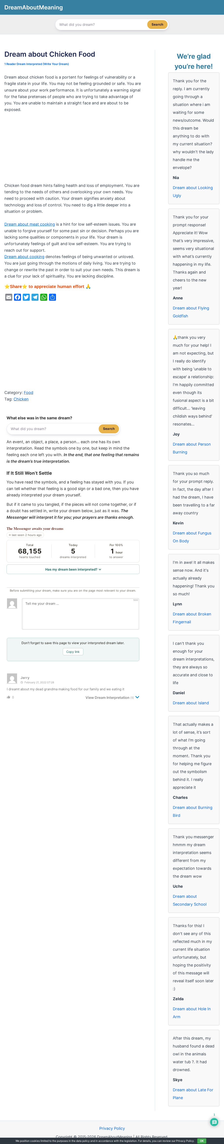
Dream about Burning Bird (192, 811)
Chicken (21, 399)
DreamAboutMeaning (33, 7)
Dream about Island (191, 703)
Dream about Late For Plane (193, 1094)
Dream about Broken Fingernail (192, 618)
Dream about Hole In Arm (192, 1013)
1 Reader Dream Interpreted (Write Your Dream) (36, 64)
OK (202, 1140)
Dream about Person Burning (192, 448)
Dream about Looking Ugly (193, 191)
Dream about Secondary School (189, 900)
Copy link (73, 652)
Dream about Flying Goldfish (191, 312)
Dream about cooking (24, 256)
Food (28, 392)
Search (157, 24)
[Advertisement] (73, 150)
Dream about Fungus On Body (192, 537)
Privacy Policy (112, 1128)
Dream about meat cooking (29, 224)
